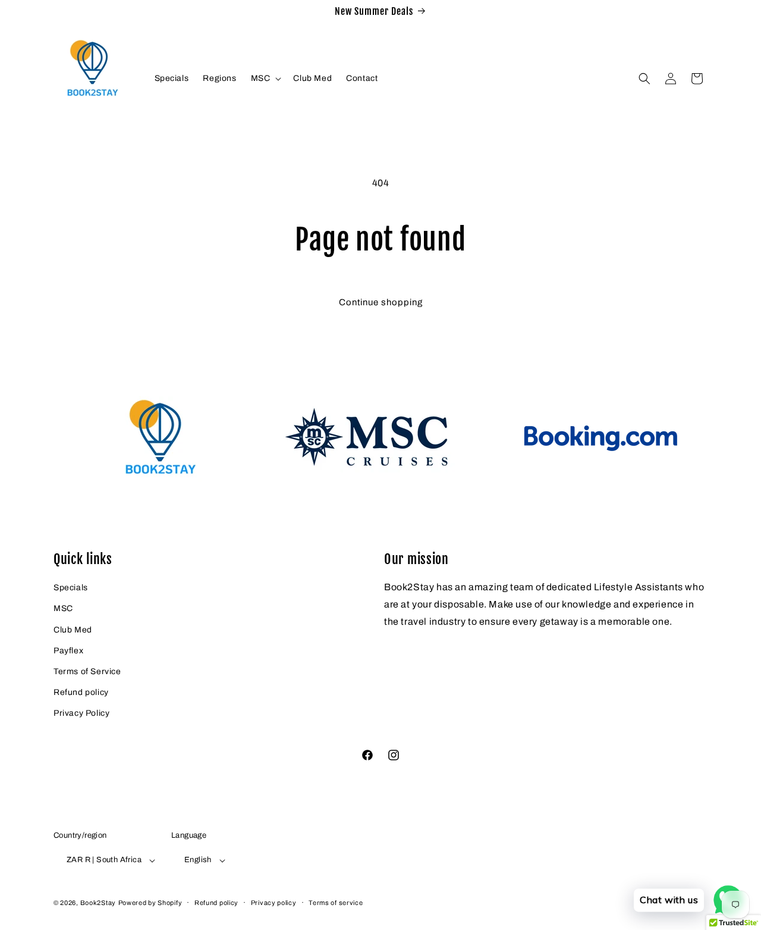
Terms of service (336, 902)
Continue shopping (381, 302)
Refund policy (81, 692)
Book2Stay (98, 902)
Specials (71, 587)
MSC (63, 608)
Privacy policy (274, 902)
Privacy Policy (81, 713)
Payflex (68, 650)
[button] (265, 78)
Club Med (73, 629)
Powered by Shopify (150, 902)
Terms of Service (87, 671)
